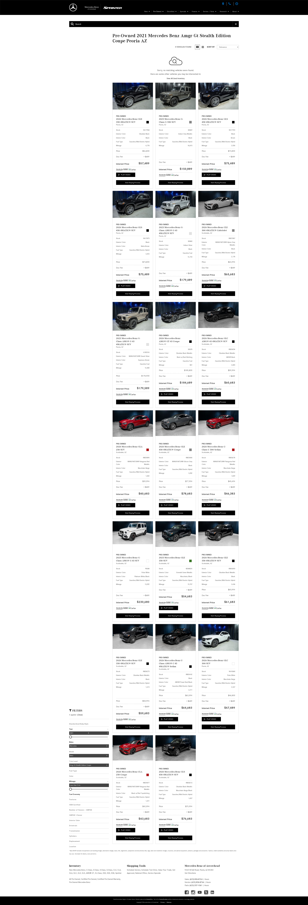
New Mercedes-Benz (77, 870)
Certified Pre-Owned (88, 879)
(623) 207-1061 (196, 885)
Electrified (170, 11)
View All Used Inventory (176, 78)
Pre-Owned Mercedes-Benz (79, 882)
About (234, 11)
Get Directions (190, 873)
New (146, 11)
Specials (183, 11)
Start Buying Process (132, 183)
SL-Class (98, 873)
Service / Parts (208, 11)
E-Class (96, 870)
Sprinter (118, 873)
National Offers (141, 873)
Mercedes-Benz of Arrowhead (202, 865)
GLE (79, 873)
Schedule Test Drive (149, 870)
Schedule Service (133, 870)
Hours (207, 879)
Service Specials (154, 873)
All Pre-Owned (74, 879)
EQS (108, 873)
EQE (104, 873)
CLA (119, 870)
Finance (194, 11)
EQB (112, 873)
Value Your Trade (164, 870)
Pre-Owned (157, 11)
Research (223, 11)
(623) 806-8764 (196, 879)
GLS (83, 873)
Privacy (162, 902)
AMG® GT (90, 873)
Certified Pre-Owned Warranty (108, 879)
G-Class (109, 870)
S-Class (103, 870)
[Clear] (80, 715)
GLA (70, 873)
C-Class (89, 870)
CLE (114, 870)
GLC (75, 873)
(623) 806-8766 (197, 882)
